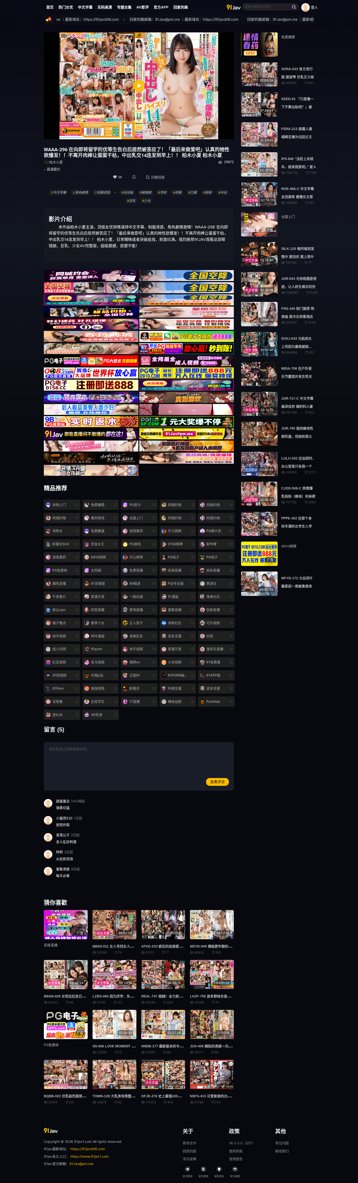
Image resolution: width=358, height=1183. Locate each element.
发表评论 (217, 781)
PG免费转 (51, 1045)
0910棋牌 (288, 546)
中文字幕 (85, 7)
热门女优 (65, 7)
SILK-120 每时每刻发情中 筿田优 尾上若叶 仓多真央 (297, 256)
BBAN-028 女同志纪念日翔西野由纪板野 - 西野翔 (81, 996)
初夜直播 (50, 945)
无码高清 (104, 7)
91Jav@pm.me (81, 1164)
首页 (50, 7)
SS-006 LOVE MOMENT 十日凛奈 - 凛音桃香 (127, 1046)
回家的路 (180, 7)
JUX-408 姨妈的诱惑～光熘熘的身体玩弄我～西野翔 (229, 1046)
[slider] (109, 133)
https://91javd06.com (87, 1149)
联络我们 (282, 1151)
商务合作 (189, 1143)
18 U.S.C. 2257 (241, 1143)
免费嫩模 (288, 37)
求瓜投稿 (189, 1159)
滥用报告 (236, 1159)
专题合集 (124, 7)
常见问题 (282, 1143)
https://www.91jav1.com (89, 1156)
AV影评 (142, 7)
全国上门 (288, 217)
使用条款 (236, 1151)
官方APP (161, 7)
